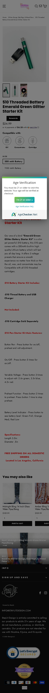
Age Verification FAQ (24, 206)
